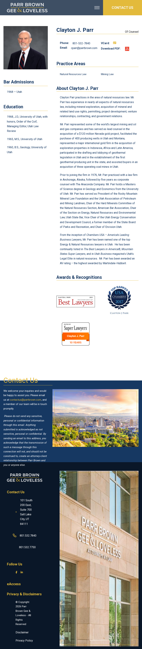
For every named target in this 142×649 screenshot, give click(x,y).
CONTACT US (122, 8)
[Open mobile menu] (97, 7)
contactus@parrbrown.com (25, 399)
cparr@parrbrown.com (84, 48)
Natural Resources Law (73, 74)
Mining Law (107, 74)
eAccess (14, 584)
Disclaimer (22, 632)
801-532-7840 (81, 43)
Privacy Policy (24, 640)
